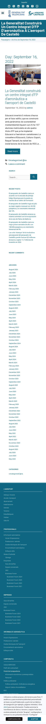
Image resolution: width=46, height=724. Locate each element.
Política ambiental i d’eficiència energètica (20, 684)
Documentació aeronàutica (14, 548)
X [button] (41, 697)
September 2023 (14, 382)
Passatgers (5, 40)
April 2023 (12, 398)
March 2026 (13, 285)
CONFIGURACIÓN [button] (14, 719)
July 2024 (12, 350)
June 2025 (12, 314)
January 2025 (13, 330)
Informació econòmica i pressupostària (19, 674)
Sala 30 (6, 520)
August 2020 (13, 449)
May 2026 (12, 279)
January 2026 (13, 292)
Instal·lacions (8, 504)
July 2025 (12, 311)
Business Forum (11, 573)
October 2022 (13, 417)
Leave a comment (16, 164)
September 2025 (14, 305)
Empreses (7, 561)
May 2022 (12, 433)
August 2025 (13, 308)
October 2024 (13, 340)
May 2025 (12, 318)
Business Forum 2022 (14, 583)
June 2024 (12, 353)
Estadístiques (8, 514)
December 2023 (14, 372)
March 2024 (13, 363)
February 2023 (14, 404)
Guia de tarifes (10, 564)
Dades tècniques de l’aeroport (16, 545)
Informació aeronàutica (12, 535)
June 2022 (12, 430)
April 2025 (12, 321)
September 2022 (14, 420)
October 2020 (13, 446)
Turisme (6, 511)
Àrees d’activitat (9, 554)
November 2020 (14, 443)
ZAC (6, 570)
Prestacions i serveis (12, 541)
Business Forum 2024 (14, 577)
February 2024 (14, 366)
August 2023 (13, 385)
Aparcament (8, 501)
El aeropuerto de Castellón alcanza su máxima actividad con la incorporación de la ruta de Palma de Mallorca (22, 216)
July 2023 (12, 388)
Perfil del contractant (11, 668)
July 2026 (12, 273)
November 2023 (14, 375)
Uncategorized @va (17, 160)
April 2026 (12, 282)
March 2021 (13, 440)
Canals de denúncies (11, 694)
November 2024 (14, 337)
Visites (6, 517)
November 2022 (14, 414)
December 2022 (14, 411)
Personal (8, 678)
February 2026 (14, 289)
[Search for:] (19, 177)
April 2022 (12, 436)
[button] (3, 13)
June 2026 (12, 276)
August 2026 (13, 269)
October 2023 (13, 379)
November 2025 (14, 298)
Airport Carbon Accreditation (15, 687)
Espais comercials (11, 567)
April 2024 (12, 359)
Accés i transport (10, 498)
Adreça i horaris (9, 495)
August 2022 (13, 424)
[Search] (33, 177)
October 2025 (13, 302)
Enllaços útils (10, 551)
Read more (13, 151)
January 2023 (13, 407)
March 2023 (13, 401)
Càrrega (8, 557)
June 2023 (12, 391)
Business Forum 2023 (14, 580)
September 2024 (14, 343)
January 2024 (13, 369)
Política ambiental (10, 681)
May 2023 (12, 395)
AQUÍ (5, 707)
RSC (5, 690)
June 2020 (12, 456)
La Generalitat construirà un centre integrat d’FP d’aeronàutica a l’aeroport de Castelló (23, 97)
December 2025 (14, 295)
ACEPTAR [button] (34, 719)
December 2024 (14, 334)
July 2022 (12, 427)
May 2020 (12, 459)
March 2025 (13, 324)
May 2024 (12, 356)
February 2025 (14, 327)
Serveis (6, 508)
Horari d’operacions (12, 538)
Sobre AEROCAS (9, 665)
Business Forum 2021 (14, 586)
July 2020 (12, 452)
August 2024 (13, 346)
